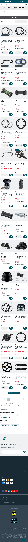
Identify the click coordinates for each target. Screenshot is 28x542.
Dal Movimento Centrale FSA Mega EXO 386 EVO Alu (6, 103)
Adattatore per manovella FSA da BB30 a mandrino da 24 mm (20, 256)
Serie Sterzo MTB (5, 417)
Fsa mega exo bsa (5, 425)
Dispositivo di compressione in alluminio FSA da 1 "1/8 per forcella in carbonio (6, 194)
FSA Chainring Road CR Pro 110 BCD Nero (6, 317)
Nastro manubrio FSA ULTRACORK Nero (19, 194)
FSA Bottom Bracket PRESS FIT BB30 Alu (19, 286)
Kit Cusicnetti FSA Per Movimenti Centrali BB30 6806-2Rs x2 (20, 72)
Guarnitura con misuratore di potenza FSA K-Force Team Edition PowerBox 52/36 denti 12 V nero (7, 347)
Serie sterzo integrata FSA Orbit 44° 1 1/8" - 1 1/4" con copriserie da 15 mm (21, 318)
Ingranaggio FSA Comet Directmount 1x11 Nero (6, 377)
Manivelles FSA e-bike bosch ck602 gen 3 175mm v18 (21, 377)
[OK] (24, 452)
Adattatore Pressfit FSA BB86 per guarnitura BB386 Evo (6, 225)
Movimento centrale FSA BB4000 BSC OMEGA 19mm (20, 103)
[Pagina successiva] (22, 399)
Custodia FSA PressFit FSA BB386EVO (7, 255)
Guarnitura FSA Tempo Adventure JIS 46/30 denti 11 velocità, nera (21, 165)
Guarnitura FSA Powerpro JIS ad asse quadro (20, 225)
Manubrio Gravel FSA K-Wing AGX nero (6, 164)
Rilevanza (18, 21)
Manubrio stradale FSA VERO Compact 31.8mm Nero (6, 72)
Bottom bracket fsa (13, 422)
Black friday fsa (15, 425)
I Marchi (3, 11)
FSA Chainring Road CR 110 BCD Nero (20, 41)
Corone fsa (3, 422)
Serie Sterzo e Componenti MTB (9, 415)
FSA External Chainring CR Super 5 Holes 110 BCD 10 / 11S (6, 41)
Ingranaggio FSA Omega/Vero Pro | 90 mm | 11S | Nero (21, 347)
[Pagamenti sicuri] (9, 481)
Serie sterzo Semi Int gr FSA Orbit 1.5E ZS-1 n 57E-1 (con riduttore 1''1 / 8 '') (7, 287)
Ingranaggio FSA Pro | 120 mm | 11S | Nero (20, 133)
